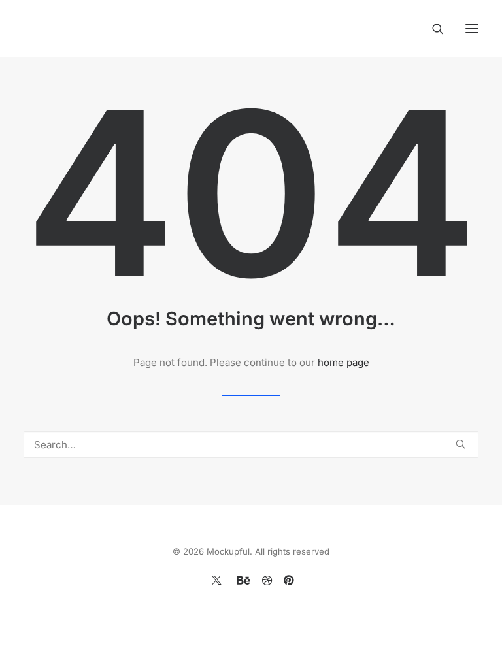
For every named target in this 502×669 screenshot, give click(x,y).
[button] (472, 28)
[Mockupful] (96, 28)
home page (343, 362)
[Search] (432, 29)
